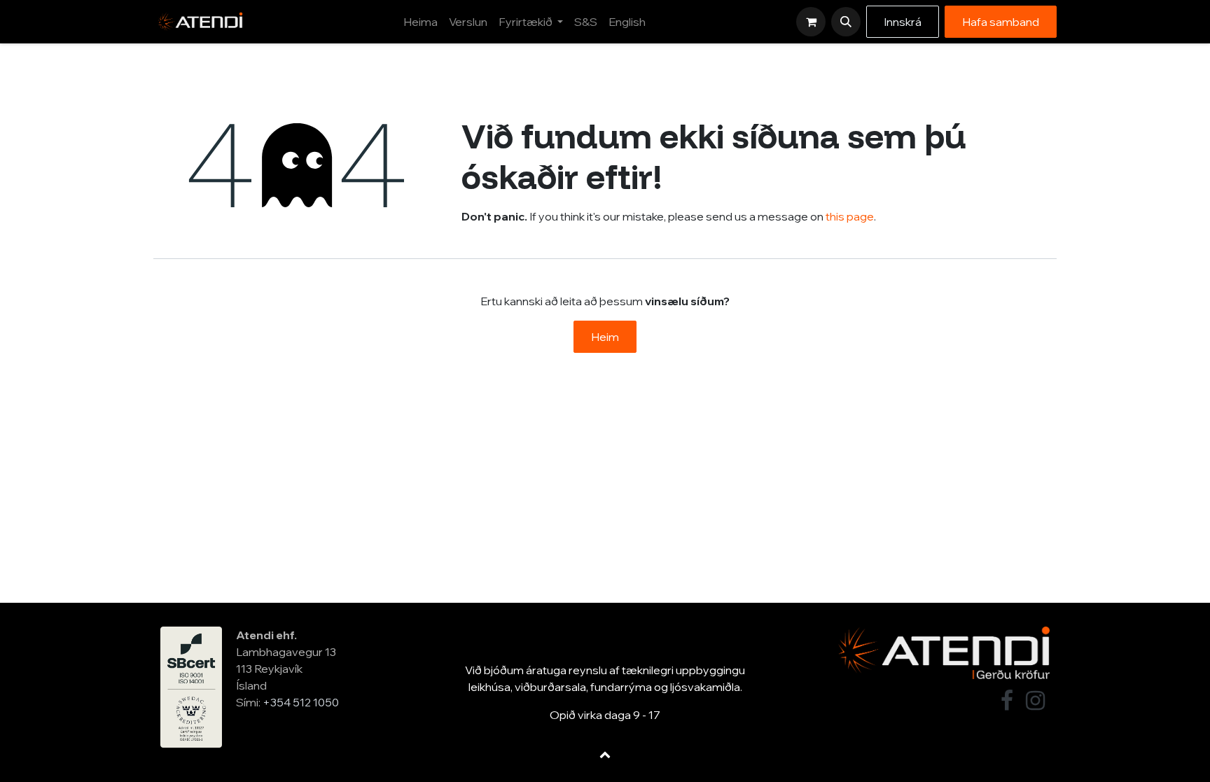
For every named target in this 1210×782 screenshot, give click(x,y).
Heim (605, 337)
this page (850, 216)
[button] (846, 21)
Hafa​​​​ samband (1000, 22)
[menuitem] (420, 22)
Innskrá (903, 22)
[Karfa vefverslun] (811, 21)
